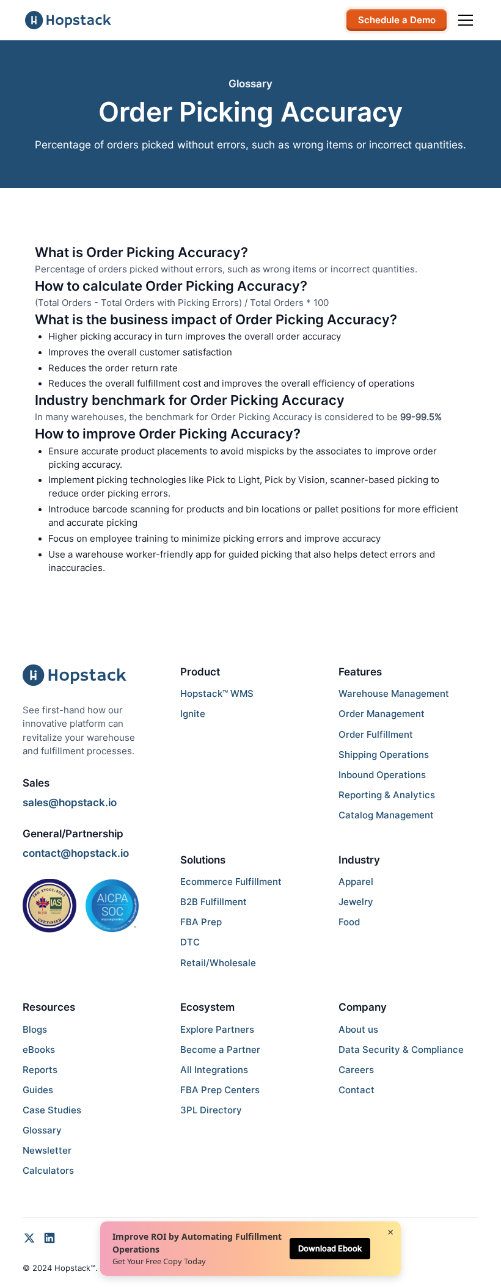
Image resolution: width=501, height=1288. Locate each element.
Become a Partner (220, 1049)
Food (349, 922)
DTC (190, 942)
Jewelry (355, 902)
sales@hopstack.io (70, 802)
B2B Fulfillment (213, 902)
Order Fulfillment (375, 734)
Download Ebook (330, 1248)
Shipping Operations (383, 754)
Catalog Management (386, 815)
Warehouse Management (393, 693)
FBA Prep (201, 922)
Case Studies (52, 1110)
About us (358, 1029)
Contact (356, 1090)
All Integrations (214, 1069)
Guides (38, 1090)
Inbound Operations (382, 775)
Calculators (48, 1170)
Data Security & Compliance (401, 1049)
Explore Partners (217, 1029)
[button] (463, 20)
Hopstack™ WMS (217, 693)
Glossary (42, 1130)
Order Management (381, 713)
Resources (49, 1007)
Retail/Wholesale (218, 963)
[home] (68, 20)
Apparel (355, 881)
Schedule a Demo (397, 20)
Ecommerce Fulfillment (231, 881)
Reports (40, 1069)
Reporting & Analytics (386, 795)
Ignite (192, 713)
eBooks (39, 1049)
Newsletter (47, 1150)
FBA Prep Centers (220, 1090)
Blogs (35, 1029)
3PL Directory (211, 1110)
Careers (356, 1069)
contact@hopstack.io (76, 853)
